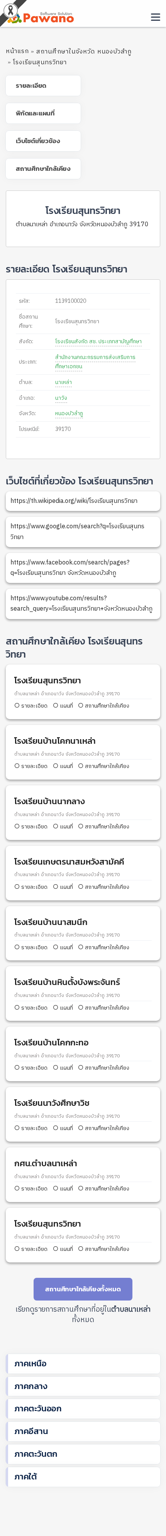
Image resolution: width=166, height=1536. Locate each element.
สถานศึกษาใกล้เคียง (106, 705)
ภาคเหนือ (30, 1363)
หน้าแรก (17, 51)
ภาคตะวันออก (38, 1408)
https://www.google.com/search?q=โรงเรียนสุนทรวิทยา (77, 531)
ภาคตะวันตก (36, 1454)
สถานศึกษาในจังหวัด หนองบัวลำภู (84, 52)
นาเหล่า (63, 382)
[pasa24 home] (40, 16)
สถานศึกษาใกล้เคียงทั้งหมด (82, 1289)
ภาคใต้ (25, 1476)
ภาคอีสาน (31, 1431)
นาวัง (61, 398)
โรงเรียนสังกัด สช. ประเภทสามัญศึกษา (98, 341)
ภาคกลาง (30, 1386)
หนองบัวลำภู (69, 413)
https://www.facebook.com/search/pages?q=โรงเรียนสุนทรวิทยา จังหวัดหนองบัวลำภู (69, 568)
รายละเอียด (34, 705)
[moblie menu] (155, 17)
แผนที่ (65, 705)
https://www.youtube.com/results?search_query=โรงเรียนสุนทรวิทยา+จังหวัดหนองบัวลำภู (81, 603)
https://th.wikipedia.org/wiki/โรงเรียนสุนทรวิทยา (73, 501)
